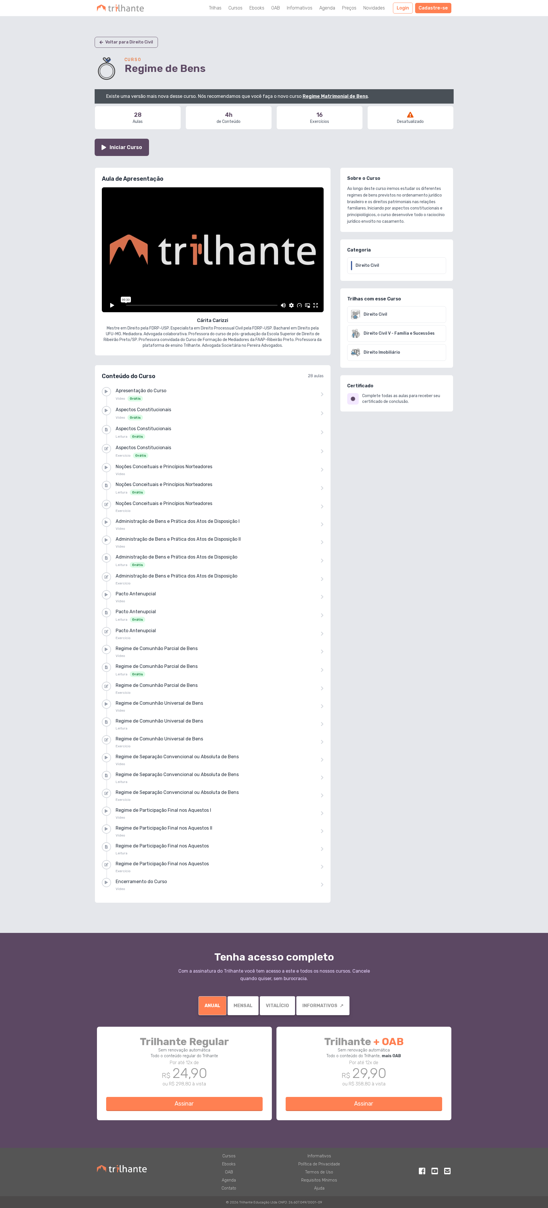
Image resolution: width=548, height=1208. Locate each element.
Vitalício (277, 1005)
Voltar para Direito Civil (129, 42)
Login (403, 8)
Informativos (299, 8)
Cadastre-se (433, 8)
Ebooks (256, 8)
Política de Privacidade (319, 1164)
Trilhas (215, 8)
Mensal (243, 1005)
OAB (275, 8)
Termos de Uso (319, 1172)
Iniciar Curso (126, 147)
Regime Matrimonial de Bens (335, 96)
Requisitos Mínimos (319, 1180)
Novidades (374, 8)
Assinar (184, 1103)
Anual (212, 1005)
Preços (349, 8)
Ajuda (319, 1188)
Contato (229, 1188)
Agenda (327, 8)
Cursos (235, 8)
